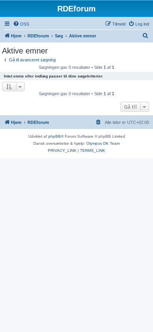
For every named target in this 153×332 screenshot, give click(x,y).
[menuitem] (21, 24)
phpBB (54, 136)
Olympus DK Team (103, 143)
